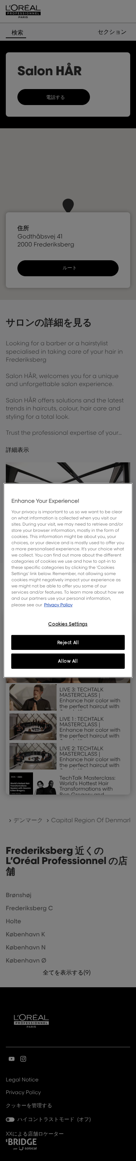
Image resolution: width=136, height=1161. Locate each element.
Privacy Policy (58, 604)
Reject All (68, 642)
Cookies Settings (67, 623)
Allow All (68, 661)
